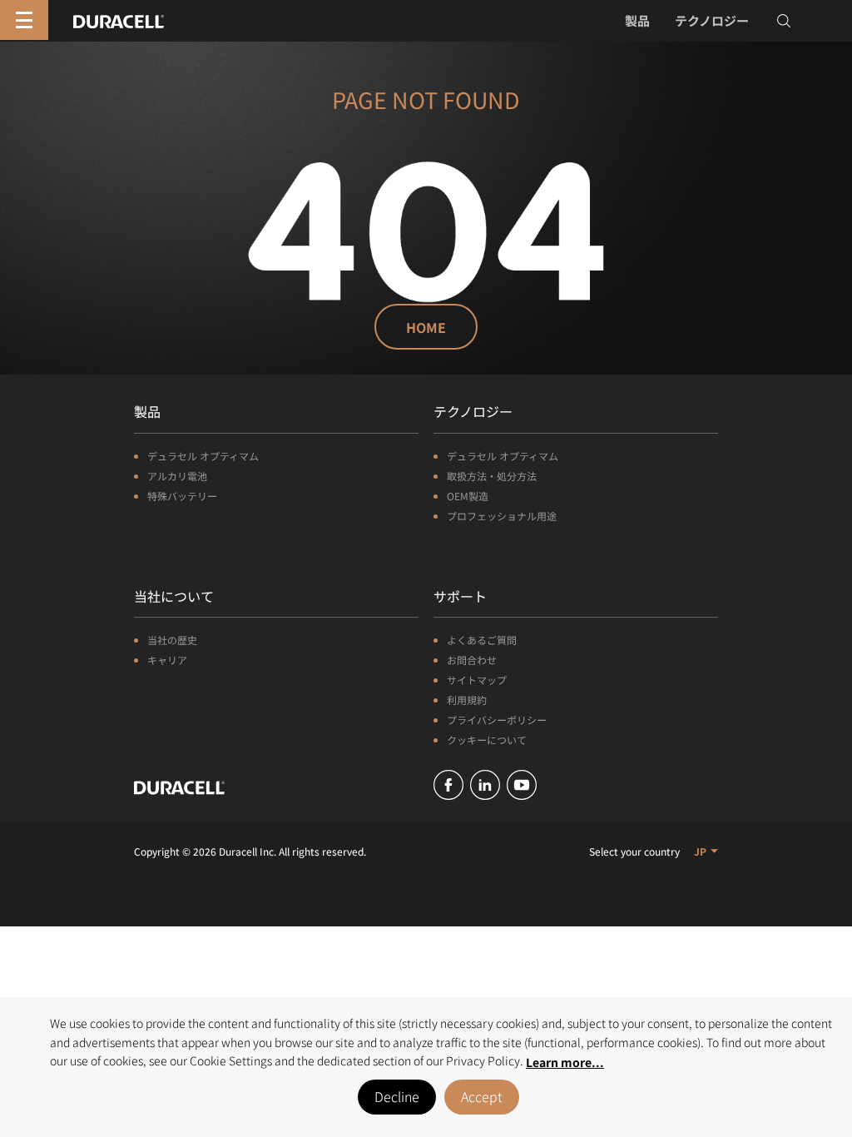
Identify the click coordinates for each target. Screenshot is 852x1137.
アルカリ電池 (177, 476)
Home (426, 327)
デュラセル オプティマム (203, 456)
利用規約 (467, 700)
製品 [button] (637, 20)
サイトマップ (477, 680)
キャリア (167, 660)
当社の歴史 (172, 640)
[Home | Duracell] (118, 19)
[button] (706, 851)
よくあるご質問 (482, 640)
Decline (396, 1096)
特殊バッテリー (182, 496)
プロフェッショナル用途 (502, 516)
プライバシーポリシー (497, 719)
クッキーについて (487, 739)
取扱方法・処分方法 (492, 476)
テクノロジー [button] (712, 20)
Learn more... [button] (565, 1062)
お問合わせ (472, 660)
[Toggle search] (784, 21)
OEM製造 (467, 496)
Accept (482, 1096)
